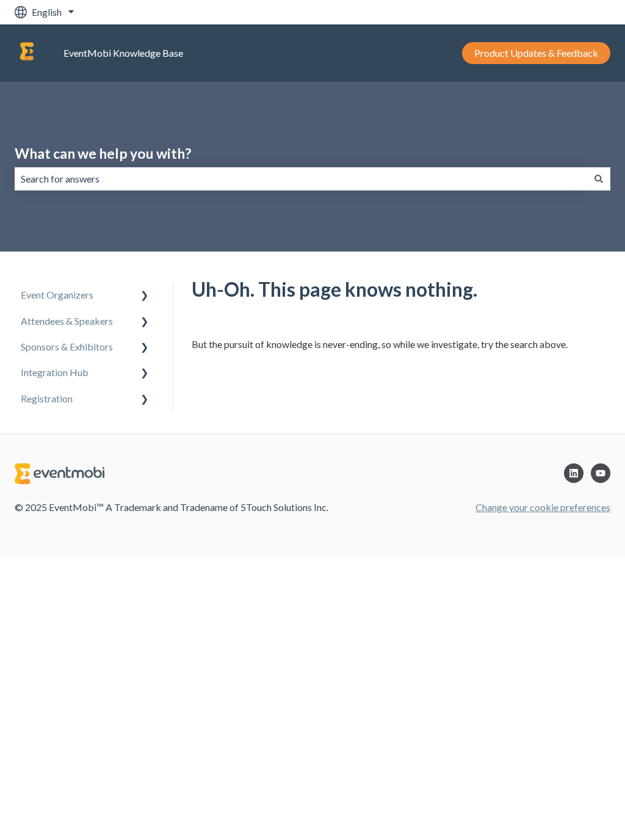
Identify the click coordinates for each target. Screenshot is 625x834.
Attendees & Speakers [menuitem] (67, 321)
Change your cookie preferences (542, 507)
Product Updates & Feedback (536, 53)
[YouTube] (600, 473)
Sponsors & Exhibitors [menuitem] (67, 346)
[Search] (598, 178)
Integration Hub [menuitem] (55, 372)
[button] (144, 295)
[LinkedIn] (573, 473)
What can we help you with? (103, 153)
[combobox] (301, 178)
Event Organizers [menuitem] (57, 294)
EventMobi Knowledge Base (123, 53)
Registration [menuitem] (47, 398)
